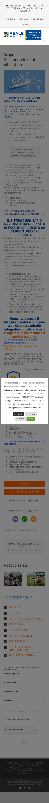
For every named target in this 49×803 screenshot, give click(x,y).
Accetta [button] (31, 418)
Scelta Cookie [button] (31, 414)
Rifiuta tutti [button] (20, 418)
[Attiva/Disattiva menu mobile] (44, 41)
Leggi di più (18, 414)
